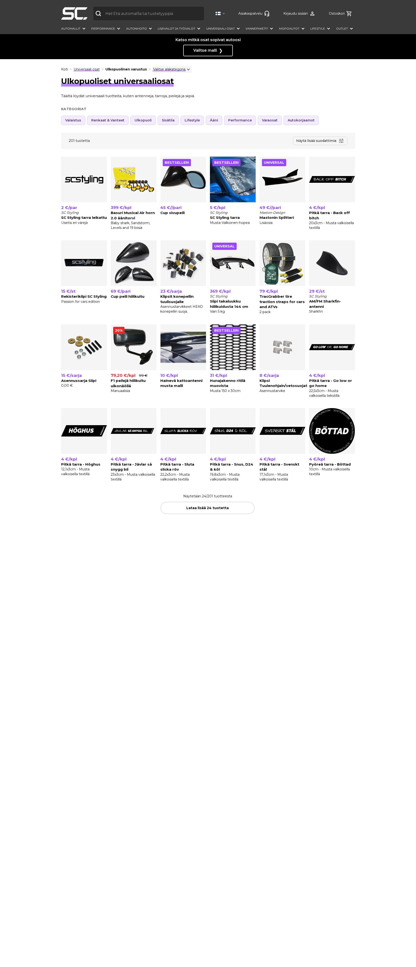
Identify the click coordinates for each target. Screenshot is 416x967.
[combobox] (148, 13)
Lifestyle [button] (317, 28)
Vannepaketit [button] (257, 28)
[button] (221, 14)
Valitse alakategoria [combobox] (169, 69)
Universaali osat (87, 69)
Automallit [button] (70, 28)
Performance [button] (103, 28)
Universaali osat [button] (220, 28)
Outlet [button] (342, 28)
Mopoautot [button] (289, 28)
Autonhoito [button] (136, 28)
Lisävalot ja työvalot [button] (176, 28)
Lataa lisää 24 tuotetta (207, 508)
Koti (64, 69)
